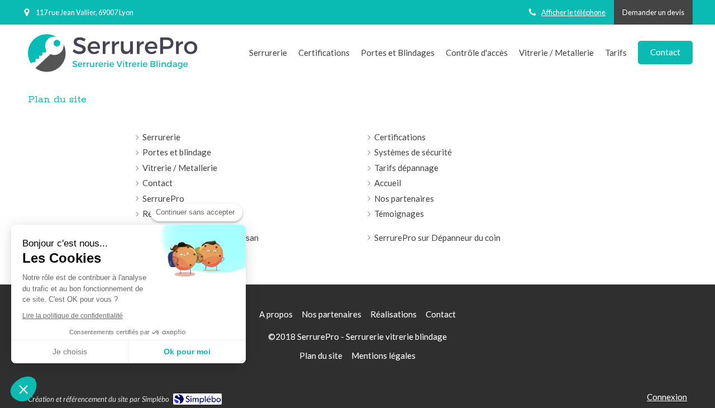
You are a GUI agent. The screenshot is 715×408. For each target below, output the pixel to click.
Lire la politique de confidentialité (72, 316)
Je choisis (70, 351)
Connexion (667, 397)
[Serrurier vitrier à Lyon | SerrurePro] (112, 53)
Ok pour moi (187, 351)
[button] (23, 389)
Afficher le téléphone (573, 12)
